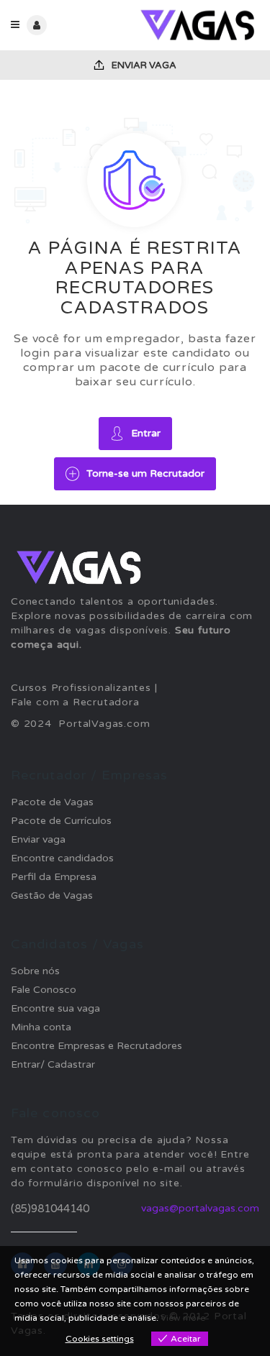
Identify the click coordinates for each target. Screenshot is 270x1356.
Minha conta (41, 1027)
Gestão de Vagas (52, 895)
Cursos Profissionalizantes (81, 688)
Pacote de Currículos (61, 821)
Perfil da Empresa (53, 877)
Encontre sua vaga (55, 1008)
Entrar (146, 433)
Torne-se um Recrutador (145, 473)
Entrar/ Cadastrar (53, 1064)
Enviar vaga (142, 65)
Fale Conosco (43, 990)
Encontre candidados (62, 858)
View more (183, 1318)
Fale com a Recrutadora (75, 702)
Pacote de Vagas (52, 802)
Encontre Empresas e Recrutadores (96, 1046)
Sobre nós (35, 971)
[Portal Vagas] (197, 25)
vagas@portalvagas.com (200, 1208)
